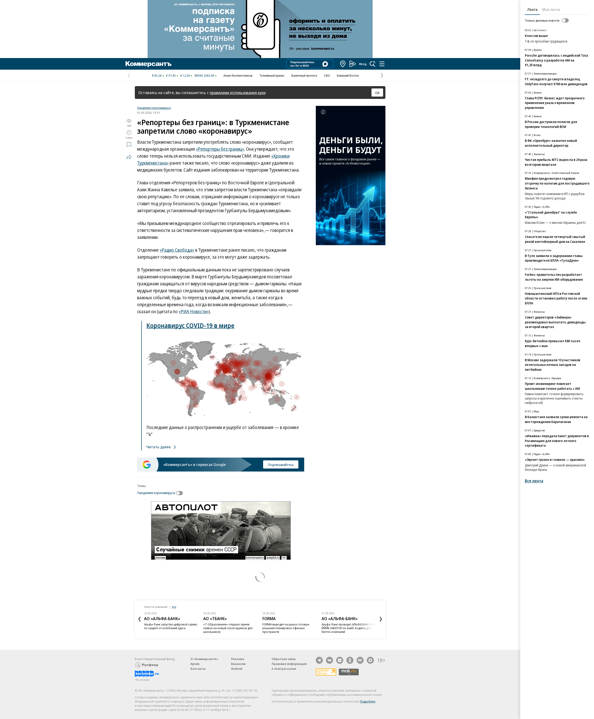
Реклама (237, 659)
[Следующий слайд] (380, 619)
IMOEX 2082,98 (204, 75)
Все (174, 606)
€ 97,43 (171, 75)
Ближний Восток (348, 75)
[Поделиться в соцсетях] (129, 157)
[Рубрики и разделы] (381, 63)
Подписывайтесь (281, 464)
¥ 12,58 (185, 75)
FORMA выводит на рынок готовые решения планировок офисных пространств (285, 628)
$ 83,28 (156, 75)
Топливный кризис (271, 75)
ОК (377, 92)
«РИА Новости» (194, 312)
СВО (327, 75)
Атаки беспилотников (237, 75)
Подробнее (367, 701)
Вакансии (238, 664)
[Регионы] (342, 63)
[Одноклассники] (349, 660)
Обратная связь (284, 659)
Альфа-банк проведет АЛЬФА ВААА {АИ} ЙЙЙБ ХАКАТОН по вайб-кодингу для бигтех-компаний (349, 628)
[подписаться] (180, 493)
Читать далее (159, 446)
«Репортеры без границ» (220, 149)
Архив (194, 664)
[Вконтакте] (329, 660)
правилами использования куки (238, 92)
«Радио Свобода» (177, 250)
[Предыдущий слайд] (139, 619)
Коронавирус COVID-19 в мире (190, 325)
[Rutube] (360, 660)
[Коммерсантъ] (148, 64)
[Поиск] (372, 63)
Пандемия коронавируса (154, 108)
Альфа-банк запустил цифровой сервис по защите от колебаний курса (170, 626)
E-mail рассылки (284, 669)
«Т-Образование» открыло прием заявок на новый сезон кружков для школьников (227, 628)
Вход (363, 64)
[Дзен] (339, 660)
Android (236, 669)
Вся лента (534, 481)
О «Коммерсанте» (204, 659)
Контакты (198, 669)
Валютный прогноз (304, 75)
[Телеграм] (319, 660)
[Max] (370, 660)
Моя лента (551, 9)
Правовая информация (289, 664)
